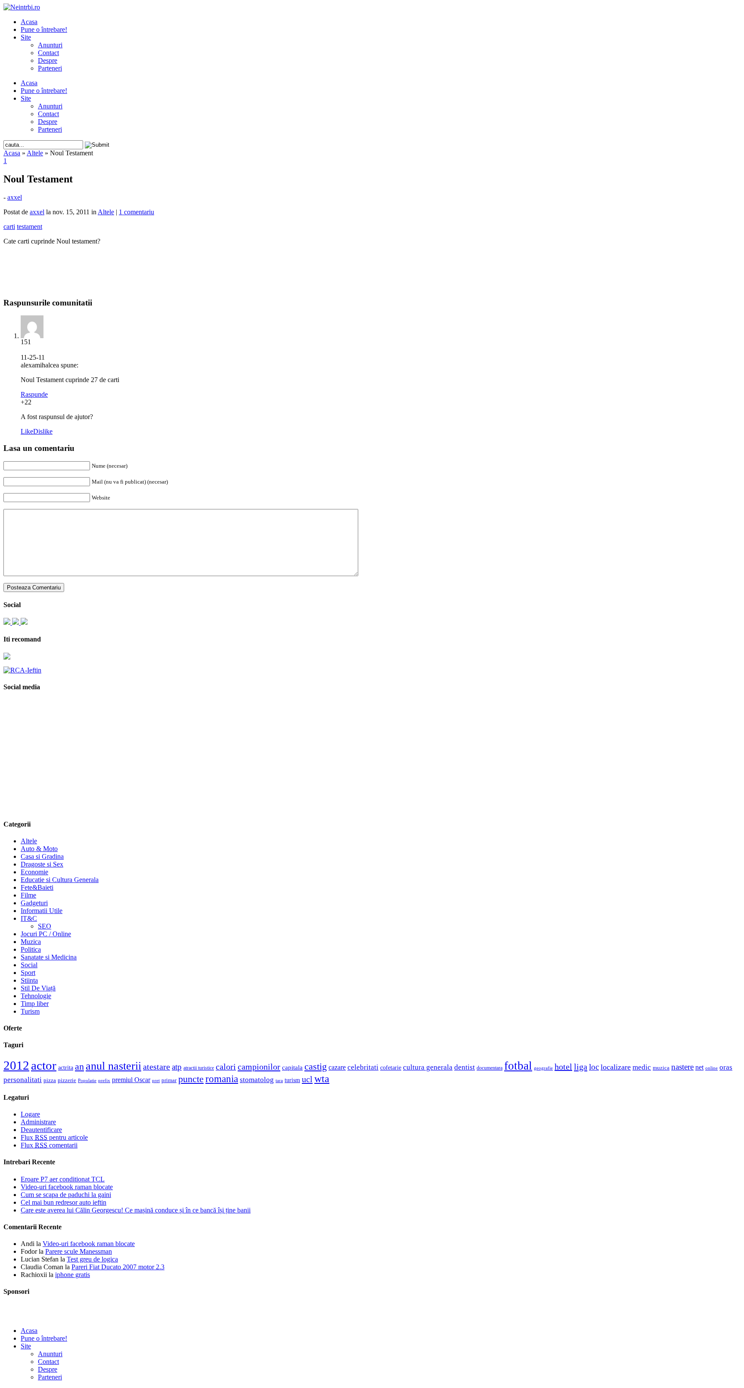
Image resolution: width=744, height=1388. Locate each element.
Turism (30, 1011)
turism (292, 1079)
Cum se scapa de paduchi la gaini (66, 1194)
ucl (307, 1079)
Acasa (29, 21)
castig (315, 1066)
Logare (30, 1114)
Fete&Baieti (37, 887)
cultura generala (428, 1067)
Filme (28, 895)
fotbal (518, 1065)
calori (226, 1066)
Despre (47, 60)
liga (580, 1066)
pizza (49, 1080)
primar (169, 1080)
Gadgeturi (34, 903)
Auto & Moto (39, 848)
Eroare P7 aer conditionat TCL (63, 1179)
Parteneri (50, 68)
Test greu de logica (92, 1259)
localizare (616, 1067)
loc (594, 1066)
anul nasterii (113, 1066)
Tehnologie (36, 995)
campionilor (259, 1066)
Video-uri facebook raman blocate (67, 1187)
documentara (489, 1068)
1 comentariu (136, 212)
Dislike (43, 431)
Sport (28, 972)
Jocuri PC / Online (46, 934)
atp (177, 1066)
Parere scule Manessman (78, 1251)
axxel (14, 197)
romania (221, 1078)
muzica (661, 1068)
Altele (35, 153)
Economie (34, 872)
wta (321, 1078)
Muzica (31, 941)
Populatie (87, 1080)
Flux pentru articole (54, 1137)
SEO (44, 926)
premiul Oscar (131, 1079)
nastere (682, 1066)
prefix (104, 1080)
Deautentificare (41, 1129)
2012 (16, 1065)
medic (641, 1067)
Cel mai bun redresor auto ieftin (63, 1202)
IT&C (29, 918)
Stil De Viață (38, 988)
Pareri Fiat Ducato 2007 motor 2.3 (117, 1267)
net (699, 1067)
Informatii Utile (41, 910)
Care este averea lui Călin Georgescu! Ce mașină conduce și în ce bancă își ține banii (136, 1210)
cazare (337, 1067)
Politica (31, 949)
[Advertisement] (372, 265)
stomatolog (257, 1079)
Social (29, 965)
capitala (292, 1067)
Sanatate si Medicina (49, 957)
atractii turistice (198, 1068)
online (711, 1067)
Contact (48, 52)
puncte (191, 1078)
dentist (464, 1067)
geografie (543, 1067)
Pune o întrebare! (44, 29)
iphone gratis (72, 1274)
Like (27, 431)
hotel (563, 1066)
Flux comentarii (49, 1145)
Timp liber (35, 1003)
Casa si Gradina (42, 856)
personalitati (22, 1080)
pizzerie (67, 1080)
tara (279, 1080)
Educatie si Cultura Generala (60, 879)
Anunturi (50, 45)
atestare (156, 1066)
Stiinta (29, 980)
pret (156, 1080)
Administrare (38, 1122)
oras (725, 1067)
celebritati (362, 1067)
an (79, 1066)
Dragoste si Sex (42, 864)
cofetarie (390, 1067)
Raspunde (34, 394)
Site (26, 37)
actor (43, 1065)
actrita (65, 1067)
